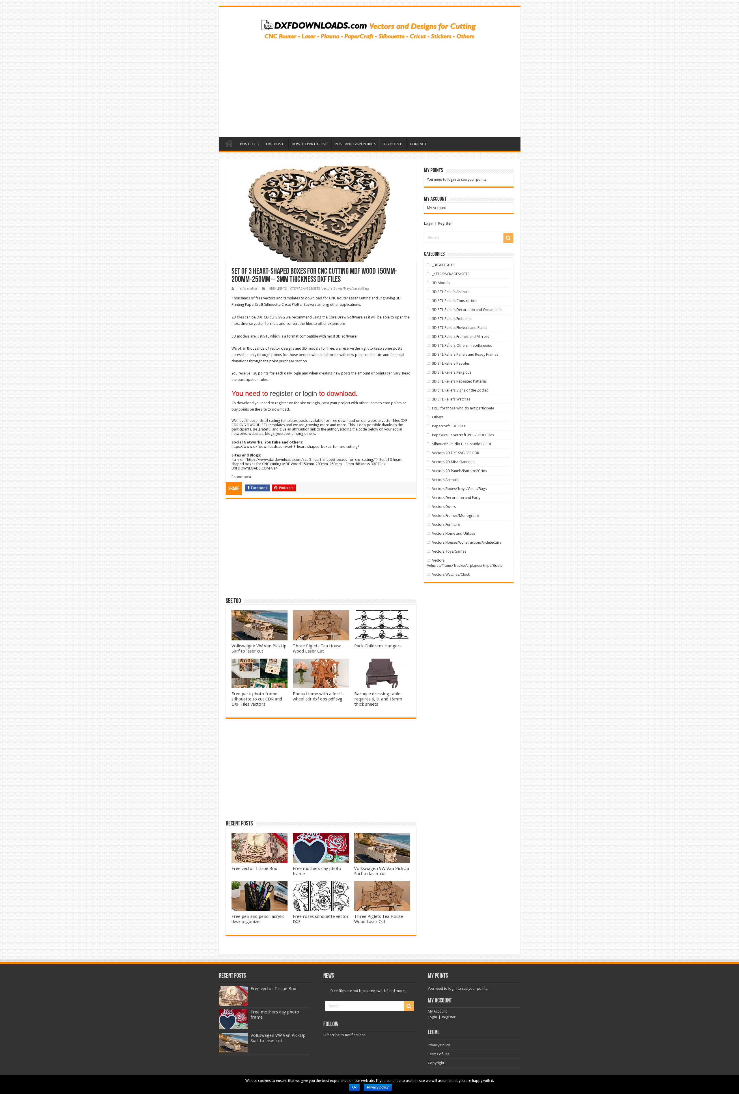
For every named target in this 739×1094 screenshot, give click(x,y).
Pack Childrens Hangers (378, 645)
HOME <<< (229, 143)
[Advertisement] (369, 86)
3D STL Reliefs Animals (450, 292)
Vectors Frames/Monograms (455, 515)
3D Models (441, 283)
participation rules (253, 379)
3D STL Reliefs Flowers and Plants (459, 327)
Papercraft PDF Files (448, 426)
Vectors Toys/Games (449, 551)
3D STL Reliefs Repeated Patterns (459, 381)
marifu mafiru (246, 288)
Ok (354, 1087)
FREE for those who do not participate (463, 408)
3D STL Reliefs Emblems (451, 318)
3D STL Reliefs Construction (454, 301)
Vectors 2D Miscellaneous (453, 462)
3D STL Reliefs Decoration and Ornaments (466, 309)
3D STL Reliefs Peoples (451, 363)
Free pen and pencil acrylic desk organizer (258, 919)
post (325, 403)
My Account (436, 208)
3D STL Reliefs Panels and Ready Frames (465, 354)
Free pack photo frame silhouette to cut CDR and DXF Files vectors (257, 699)
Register (445, 223)
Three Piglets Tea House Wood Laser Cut (317, 648)
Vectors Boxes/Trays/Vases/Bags (346, 288)
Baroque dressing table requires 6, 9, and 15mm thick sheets (378, 699)
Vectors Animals (445, 480)
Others (437, 417)
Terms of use (438, 1054)
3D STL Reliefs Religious (451, 372)
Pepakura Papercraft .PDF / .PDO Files (463, 435)
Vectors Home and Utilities (453, 533)
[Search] (508, 238)
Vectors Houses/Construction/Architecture (466, 542)
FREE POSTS (275, 144)
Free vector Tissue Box (254, 868)
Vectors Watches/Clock (451, 574)
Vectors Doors (444, 506)
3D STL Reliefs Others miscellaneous (462, 345)
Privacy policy (378, 1087)
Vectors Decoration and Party (456, 497)
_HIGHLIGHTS (277, 288)
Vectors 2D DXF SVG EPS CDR (455, 453)
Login (428, 223)
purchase (286, 361)
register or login (293, 393)
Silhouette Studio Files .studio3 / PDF (462, 444)
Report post (241, 477)
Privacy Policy (439, 1045)
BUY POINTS (393, 144)
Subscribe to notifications (344, 1035)
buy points (240, 409)
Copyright (436, 1063)
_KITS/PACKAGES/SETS (304, 288)
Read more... (397, 991)
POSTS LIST (250, 144)
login (315, 403)
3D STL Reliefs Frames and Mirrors (460, 336)
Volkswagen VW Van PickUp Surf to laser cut (259, 648)
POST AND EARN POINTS (355, 144)
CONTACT (418, 144)
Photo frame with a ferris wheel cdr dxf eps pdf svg (318, 696)
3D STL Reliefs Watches (451, 399)
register (281, 403)
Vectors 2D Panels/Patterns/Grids (459, 471)
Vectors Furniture (446, 524)
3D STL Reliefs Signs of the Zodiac (460, 390)
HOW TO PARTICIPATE (310, 144)
